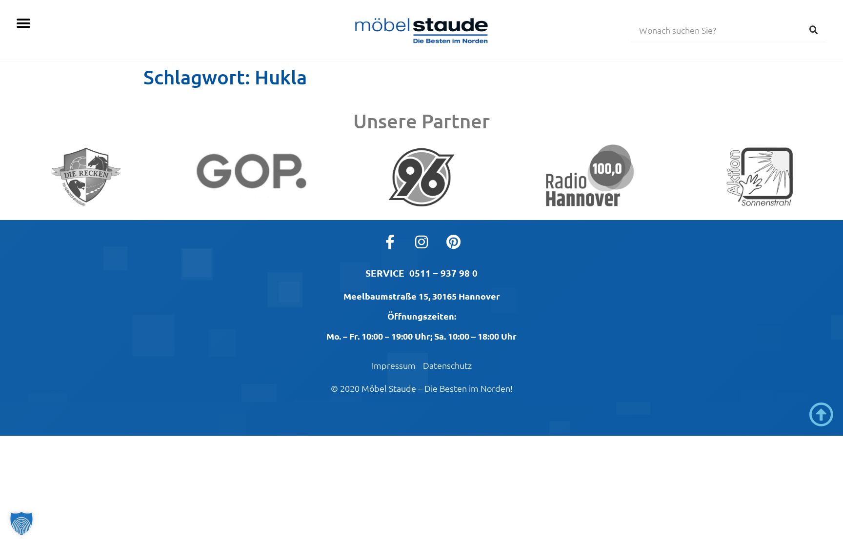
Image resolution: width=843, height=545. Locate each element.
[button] (23, 23)
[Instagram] (421, 242)
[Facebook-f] (389, 242)
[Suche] (814, 29)
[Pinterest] (453, 242)
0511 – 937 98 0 (443, 273)
